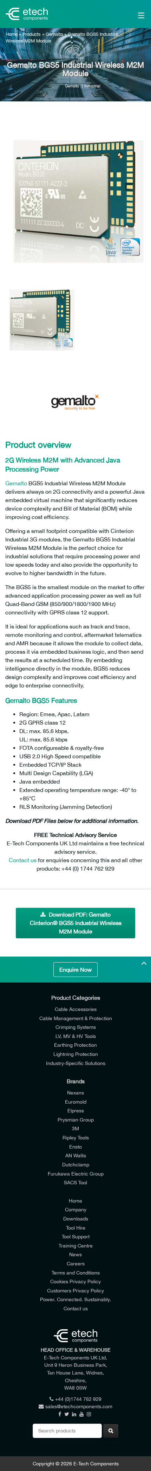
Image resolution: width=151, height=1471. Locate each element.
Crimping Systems (75, 1027)
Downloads (75, 1219)
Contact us (23, 860)
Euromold (75, 1102)
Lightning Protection (75, 1054)
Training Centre (76, 1246)
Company (75, 1209)
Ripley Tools (76, 1137)
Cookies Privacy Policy (75, 1281)
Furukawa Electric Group (76, 1174)
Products (31, 34)
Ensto (75, 1147)
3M (75, 1128)
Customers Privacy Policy (75, 1290)
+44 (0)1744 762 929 (78, 1399)
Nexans (75, 1093)
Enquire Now (75, 969)
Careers (76, 1263)
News (75, 1254)
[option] (75, 192)
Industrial (92, 86)
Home (12, 34)
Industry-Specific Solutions (75, 1063)
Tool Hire (75, 1228)
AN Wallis (75, 1155)
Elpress (75, 1110)
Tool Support (76, 1236)
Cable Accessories (76, 1009)
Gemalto (54, 34)
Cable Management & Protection (75, 1018)
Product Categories (75, 997)
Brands (76, 1081)
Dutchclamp (75, 1164)
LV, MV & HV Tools (75, 1036)
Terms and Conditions (76, 1273)
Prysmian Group (76, 1120)
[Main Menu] (131, 14)
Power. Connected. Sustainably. (75, 1299)
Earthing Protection (75, 1045)
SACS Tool (75, 1182)
